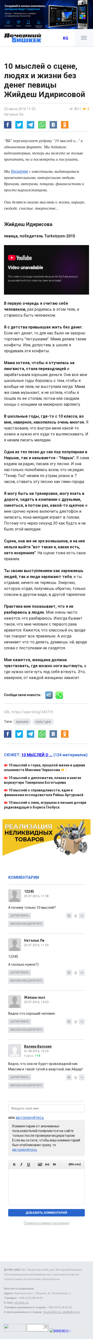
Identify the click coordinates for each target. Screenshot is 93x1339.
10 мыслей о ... (36, 755)
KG (65, 38)
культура (43, 722)
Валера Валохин (38, 1046)
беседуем (19, 171)
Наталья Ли (13, 114)
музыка (22, 722)
